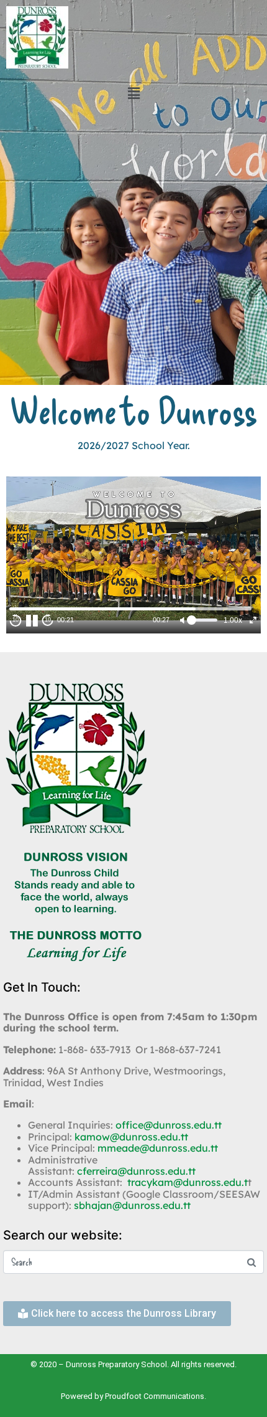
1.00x (233, 620)
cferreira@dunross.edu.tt (136, 1171)
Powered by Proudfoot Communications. (133, 1396)
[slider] (130, 608)
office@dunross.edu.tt (168, 1125)
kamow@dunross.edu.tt (131, 1136)
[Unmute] (181, 620)
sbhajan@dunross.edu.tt (132, 1205)
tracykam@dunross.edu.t (187, 1182)
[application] (133, 548)
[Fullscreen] (253, 620)
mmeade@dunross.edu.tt (157, 1148)
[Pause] (32, 620)
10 (15, 620)
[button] (133, 93)
